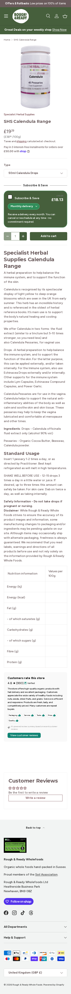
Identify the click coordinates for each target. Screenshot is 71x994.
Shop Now (59, 29)
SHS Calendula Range (25, 40)
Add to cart (48, 236)
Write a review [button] (35, 798)
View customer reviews (24, 735)
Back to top (33, 827)
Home (7, 40)
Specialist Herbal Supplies (19, 114)
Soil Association (46, 874)
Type (7, 165)
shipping (21, 141)
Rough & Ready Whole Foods (27, 984)
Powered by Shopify (53, 984)
